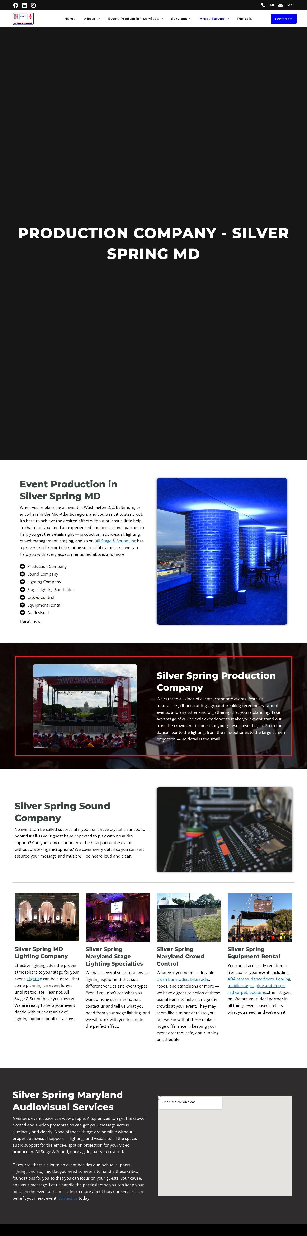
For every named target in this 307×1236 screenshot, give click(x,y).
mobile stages (241, 985)
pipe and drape (270, 985)
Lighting (34, 978)
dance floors (262, 979)
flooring (283, 979)
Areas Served (212, 19)
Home (70, 19)
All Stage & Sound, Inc (116, 541)
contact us (68, 1198)
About (90, 19)
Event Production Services (133, 19)
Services (179, 19)
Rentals (244, 19)
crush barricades (172, 979)
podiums (257, 992)
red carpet (237, 992)
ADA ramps (238, 979)
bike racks (199, 979)
